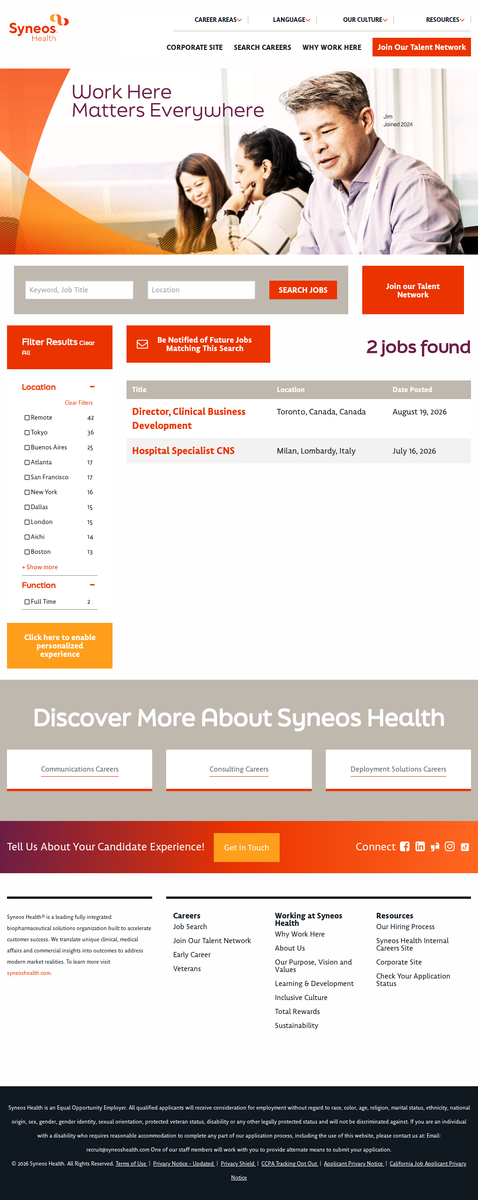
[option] (239, 162)
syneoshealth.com (28, 973)
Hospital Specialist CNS (183, 450)
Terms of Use (132, 1163)
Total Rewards (297, 1011)
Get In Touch (246, 847)
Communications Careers (80, 769)
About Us (290, 948)
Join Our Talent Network (422, 47)
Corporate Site (195, 47)
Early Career (192, 955)
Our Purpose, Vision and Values (313, 966)
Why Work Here (331, 47)
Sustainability (296, 1025)
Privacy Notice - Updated (184, 1163)
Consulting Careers (239, 769)
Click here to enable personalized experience (60, 645)
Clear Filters (79, 403)
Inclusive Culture (301, 997)
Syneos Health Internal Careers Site (412, 944)
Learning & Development (314, 983)
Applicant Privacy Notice (354, 1163)
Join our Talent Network (413, 290)
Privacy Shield (238, 1163)
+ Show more (40, 567)
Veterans (187, 968)
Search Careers (262, 47)
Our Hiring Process (405, 927)
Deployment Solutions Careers (398, 769)
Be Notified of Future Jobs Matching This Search (204, 344)
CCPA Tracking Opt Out (289, 1163)
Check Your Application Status (413, 979)
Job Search (190, 927)
